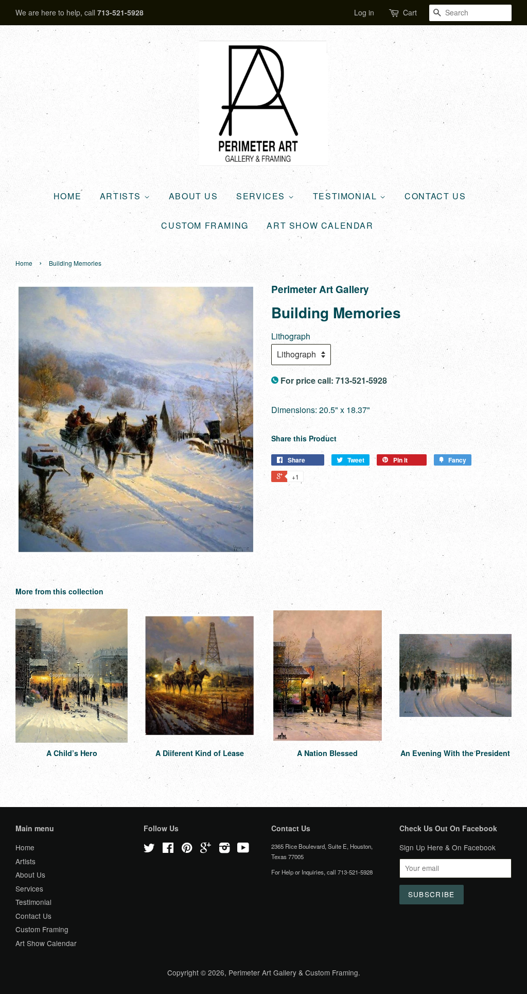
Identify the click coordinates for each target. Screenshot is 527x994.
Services (262, 196)
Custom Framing (204, 225)
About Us (193, 196)
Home (67, 196)
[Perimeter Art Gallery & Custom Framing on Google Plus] (206, 849)
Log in (364, 12)
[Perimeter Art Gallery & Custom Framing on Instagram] (224, 849)
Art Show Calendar (320, 225)
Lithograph (290, 336)
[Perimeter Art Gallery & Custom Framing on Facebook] (168, 849)
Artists (122, 196)
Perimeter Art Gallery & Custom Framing (293, 972)
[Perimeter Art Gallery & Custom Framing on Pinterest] (186, 849)
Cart (410, 12)
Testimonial (346, 196)
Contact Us (435, 196)
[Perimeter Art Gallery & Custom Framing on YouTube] (243, 849)
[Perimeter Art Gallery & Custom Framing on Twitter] (149, 849)
